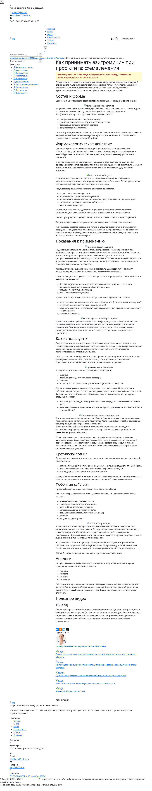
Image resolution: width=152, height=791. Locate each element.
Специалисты (53, 37)
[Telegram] (63, 629)
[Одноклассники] (60, 629)
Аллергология (21, 70)
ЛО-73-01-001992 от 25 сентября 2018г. (27, 776)
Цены (49, 34)
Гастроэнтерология (24, 67)
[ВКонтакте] (57, 629)
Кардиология (21, 87)
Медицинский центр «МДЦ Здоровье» (27, 58)
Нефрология (21, 93)
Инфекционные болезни (26, 84)
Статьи (50, 58)
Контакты (51, 43)
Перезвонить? (128, 38)
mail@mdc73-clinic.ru (21, 15)
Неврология (21, 90)
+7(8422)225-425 (19, 12)
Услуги (50, 40)
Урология (59, 58)
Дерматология (22, 81)
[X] (67, 629)
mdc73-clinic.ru (30, 779)
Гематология (21, 75)
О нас (50, 31)
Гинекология (21, 78)
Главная (51, 29)
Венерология (21, 73)
